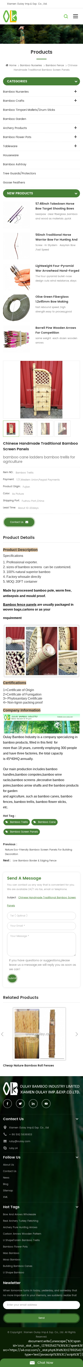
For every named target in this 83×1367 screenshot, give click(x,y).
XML (5, 1197)
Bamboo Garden (14, 119)
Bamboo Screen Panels (24, 832)
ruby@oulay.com (19, 1141)
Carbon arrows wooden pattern (22, 1234)
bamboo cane (47, 822)
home (12, 65)
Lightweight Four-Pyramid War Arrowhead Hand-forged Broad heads (57, 268)
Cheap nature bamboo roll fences (28, 1065)
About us (8, 1165)
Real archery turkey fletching (20, 1221)
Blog (5, 1184)
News (6, 1178)
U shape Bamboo (13, 1273)
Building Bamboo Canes (17, 1266)
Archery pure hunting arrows (20, 1227)
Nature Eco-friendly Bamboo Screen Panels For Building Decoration (38, 852)
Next (77, 1034)
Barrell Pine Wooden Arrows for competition (55, 330)
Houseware (11, 155)
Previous (2, 1034)
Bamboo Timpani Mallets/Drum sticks (29, 110)
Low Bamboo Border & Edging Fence (34, 861)
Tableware (10, 146)
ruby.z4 (13, 1148)
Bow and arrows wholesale (19, 1214)
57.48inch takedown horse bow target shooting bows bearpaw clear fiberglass (54, 206)
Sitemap (8, 1191)
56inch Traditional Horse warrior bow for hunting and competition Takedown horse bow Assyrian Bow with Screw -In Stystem (57, 237)
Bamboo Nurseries (31, 65)
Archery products (15, 128)
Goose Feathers (14, 182)
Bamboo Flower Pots (17, 137)
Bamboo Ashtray (14, 164)
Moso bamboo (12, 1260)
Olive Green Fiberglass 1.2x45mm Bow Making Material (52, 299)
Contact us (16, 522)
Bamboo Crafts (13, 100)
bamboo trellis (19, 822)
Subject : (41, 902)
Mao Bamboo (11, 1253)
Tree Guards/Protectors (19, 173)
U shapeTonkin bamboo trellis (21, 1240)
